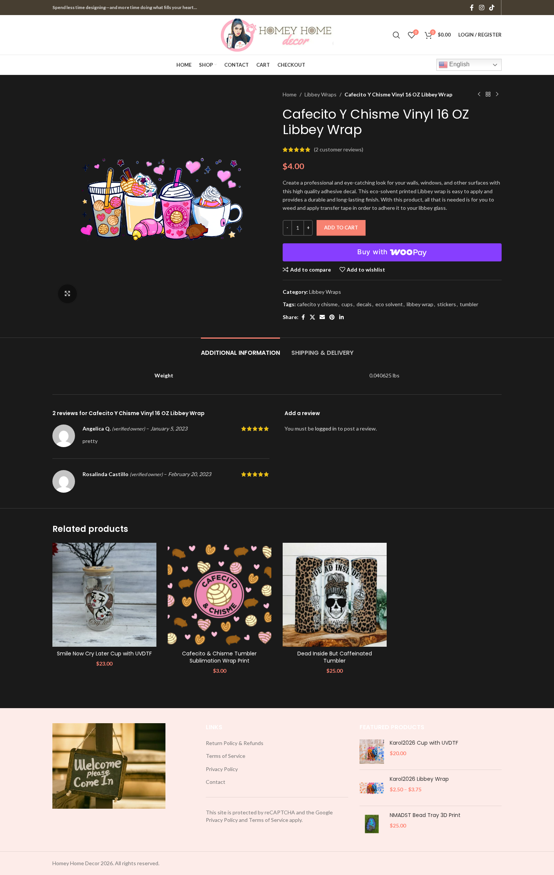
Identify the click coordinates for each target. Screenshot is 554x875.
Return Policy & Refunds (234, 743)
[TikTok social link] (492, 7)
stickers (446, 304)
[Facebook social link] (471, 7)
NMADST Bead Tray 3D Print (425, 815)
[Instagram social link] (481, 7)
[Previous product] (479, 94)
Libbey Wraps (321, 94)
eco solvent (389, 304)
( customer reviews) (338, 149)
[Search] (396, 35)
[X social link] (312, 317)
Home (290, 94)
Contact (215, 782)
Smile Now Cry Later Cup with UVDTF (104, 653)
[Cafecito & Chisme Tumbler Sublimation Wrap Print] (220, 595)
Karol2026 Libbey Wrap (419, 779)
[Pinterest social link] (332, 317)
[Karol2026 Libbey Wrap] (372, 788)
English (459, 64)
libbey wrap (420, 304)
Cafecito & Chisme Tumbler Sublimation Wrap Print (219, 657)
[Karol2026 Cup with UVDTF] (372, 751)
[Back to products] (488, 94)
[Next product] (497, 94)
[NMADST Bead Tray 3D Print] (372, 824)
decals (364, 304)
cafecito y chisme (317, 304)
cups (347, 304)
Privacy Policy (222, 769)
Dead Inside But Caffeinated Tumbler (334, 657)
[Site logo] (277, 34)
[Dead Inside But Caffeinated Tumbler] (335, 595)
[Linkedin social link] (341, 317)
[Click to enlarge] (67, 293)
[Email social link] (322, 317)
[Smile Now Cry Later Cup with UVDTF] (104, 595)
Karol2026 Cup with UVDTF (424, 743)
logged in (326, 428)
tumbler (469, 304)
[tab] (240, 348)
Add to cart (341, 227)
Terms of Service (225, 756)
